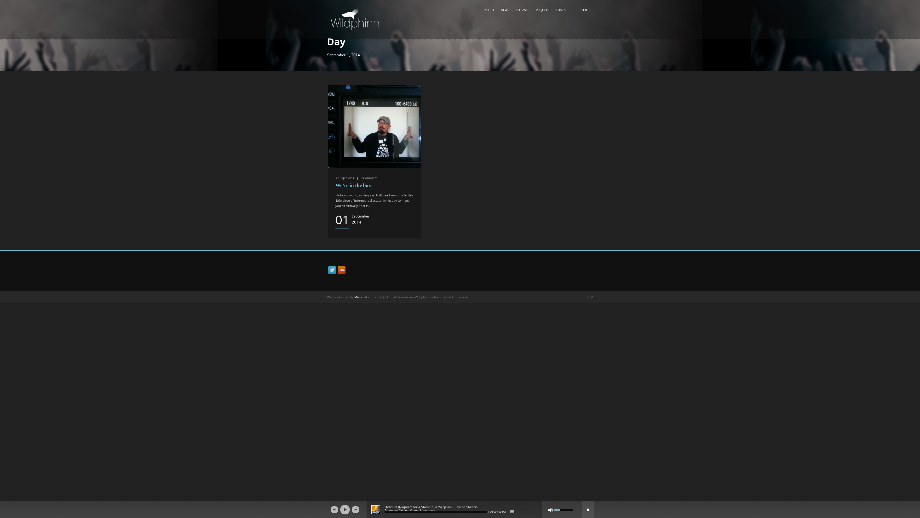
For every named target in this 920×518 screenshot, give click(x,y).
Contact (562, 10)
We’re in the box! (354, 185)
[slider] (564, 509)
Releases (522, 10)
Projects (542, 10)
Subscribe (583, 10)
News (505, 10)
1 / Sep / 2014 (344, 178)
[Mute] (550, 510)
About (489, 10)
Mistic (358, 297)
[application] (460, 509)
